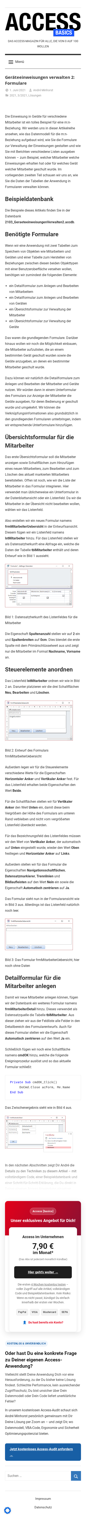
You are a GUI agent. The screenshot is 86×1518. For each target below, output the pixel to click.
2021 (13, 95)
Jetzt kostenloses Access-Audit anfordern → (41, 1452)
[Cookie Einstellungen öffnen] (7, 1513)
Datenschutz (43, 1507)
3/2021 (22, 95)
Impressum (43, 1499)
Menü (19, 62)
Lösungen (34, 95)
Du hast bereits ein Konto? (45, 1322)
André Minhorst (43, 90)
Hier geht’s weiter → (43, 1272)
